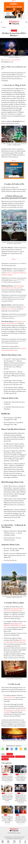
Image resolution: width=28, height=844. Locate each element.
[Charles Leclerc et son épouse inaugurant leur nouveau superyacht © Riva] (21, 769)
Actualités (9, 754)
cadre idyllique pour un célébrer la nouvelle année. (12, 287)
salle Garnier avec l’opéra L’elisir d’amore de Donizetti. (15, 641)
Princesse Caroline (9, 793)
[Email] (25, 749)
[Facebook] (12, 749)
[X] (7, 749)
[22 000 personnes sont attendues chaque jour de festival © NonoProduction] (21, 788)
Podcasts (25, 842)
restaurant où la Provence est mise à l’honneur (13, 322)
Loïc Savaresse (6, 60)
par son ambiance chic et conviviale (13, 308)
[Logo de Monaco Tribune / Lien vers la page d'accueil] (14, 22)
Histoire (9, 814)
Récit (19, 793)
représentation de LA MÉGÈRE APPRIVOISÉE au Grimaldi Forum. (14, 625)
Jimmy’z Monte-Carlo (10, 697)
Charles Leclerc (22, 774)
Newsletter (14, 842)
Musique (22, 793)
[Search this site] (26, 22)
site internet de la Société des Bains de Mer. (13, 349)
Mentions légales (19, 837)
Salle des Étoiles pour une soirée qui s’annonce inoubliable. (15, 710)
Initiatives (10, 774)
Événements (5, 759)
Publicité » (14, 160)
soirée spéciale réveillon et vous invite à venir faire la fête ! (14, 609)
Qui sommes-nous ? (9, 837)
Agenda (14, 30)
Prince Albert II (22, 814)
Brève (17, 774)
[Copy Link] (21, 749)
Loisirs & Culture (20, 756)
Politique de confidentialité (14, 838)
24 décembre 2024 (15, 60)
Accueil (2, 842)
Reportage (5, 774)
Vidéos (20, 842)
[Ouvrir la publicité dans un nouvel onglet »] (14, 10)
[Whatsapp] (2, 749)
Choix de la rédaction (8, 756)
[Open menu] (1, 21)
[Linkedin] (16, 749)
